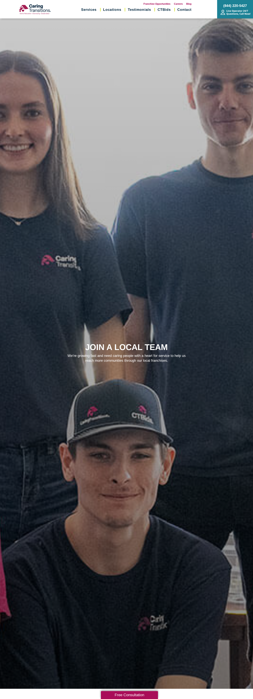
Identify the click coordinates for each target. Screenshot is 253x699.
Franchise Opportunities (156, 4)
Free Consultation (129, 695)
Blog (189, 4)
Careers (178, 4)
